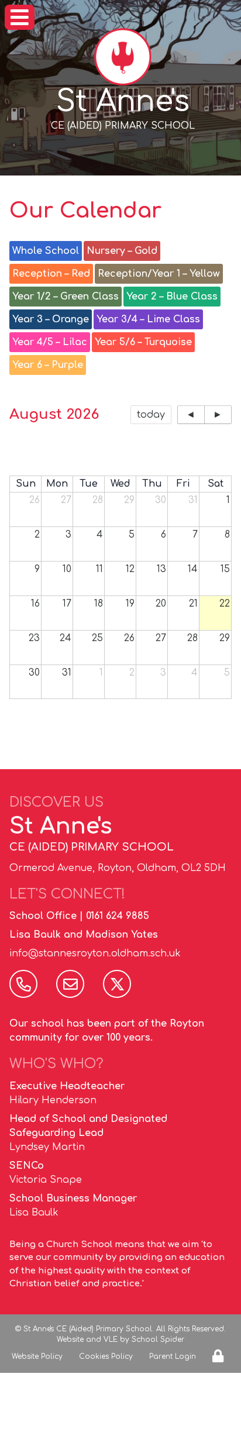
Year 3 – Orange (50, 319)
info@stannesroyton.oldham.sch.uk (95, 953)
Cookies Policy (106, 1356)
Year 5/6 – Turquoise (143, 342)
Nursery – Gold (122, 251)
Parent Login (172, 1356)
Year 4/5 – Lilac (49, 342)
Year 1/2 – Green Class (65, 296)
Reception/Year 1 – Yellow (159, 273)
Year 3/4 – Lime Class (148, 319)
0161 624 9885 (117, 916)
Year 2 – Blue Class (172, 296)
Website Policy (37, 1356)
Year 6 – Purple (47, 365)
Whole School (45, 251)
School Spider (158, 1339)
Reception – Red (51, 273)
